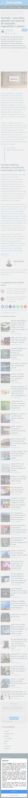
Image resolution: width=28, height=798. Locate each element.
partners (10, 763)
